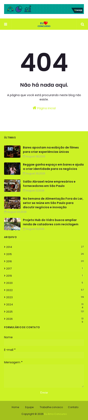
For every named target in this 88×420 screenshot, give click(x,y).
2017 (44, 268)
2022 (45, 290)
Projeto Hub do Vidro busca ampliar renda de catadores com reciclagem (50, 222)
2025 (45, 312)
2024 (44, 305)
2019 (44, 276)
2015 (45, 254)
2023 (45, 297)
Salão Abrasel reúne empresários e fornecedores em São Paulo (49, 184)
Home (15, 407)
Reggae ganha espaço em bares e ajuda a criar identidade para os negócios (53, 166)
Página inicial (46, 108)
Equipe (29, 407)
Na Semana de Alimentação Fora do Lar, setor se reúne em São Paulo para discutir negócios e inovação (53, 203)
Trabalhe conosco (51, 407)
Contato (73, 407)
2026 (44, 319)
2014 (45, 247)
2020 (44, 283)
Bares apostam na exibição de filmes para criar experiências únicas (51, 149)
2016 (45, 261)
